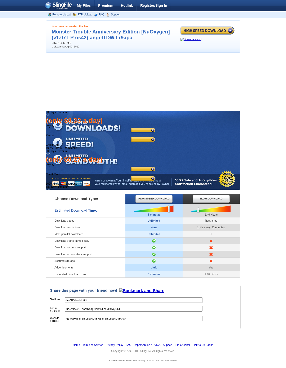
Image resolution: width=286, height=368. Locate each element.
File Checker (182, 344)
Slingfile (58, 5)
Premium (105, 6)
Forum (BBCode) (55, 310)
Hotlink (127, 6)
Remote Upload (61, 14)
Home (76, 344)
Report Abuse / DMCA (147, 344)
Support (115, 14)
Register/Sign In (153, 6)
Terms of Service (92, 344)
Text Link (55, 299)
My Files (84, 6)
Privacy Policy (114, 344)
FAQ (101, 14)
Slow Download (211, 198)
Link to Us (199, 344)
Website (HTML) (54, 319)
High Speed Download (207, 30)
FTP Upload (85, 14)
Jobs (210, 344)
